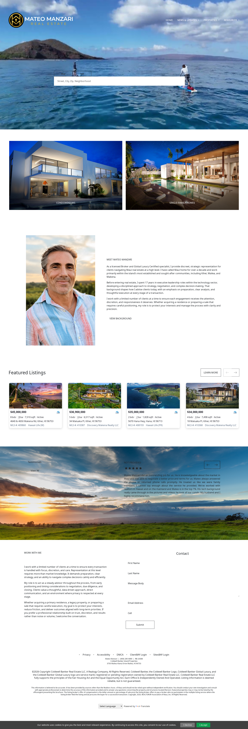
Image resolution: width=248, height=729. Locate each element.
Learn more (211, 372)
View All (35, 470)
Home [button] (169, 20)
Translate (145, 706)
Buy (63, 73)
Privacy (86, 654)
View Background (121, 318)
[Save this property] (59, 387)
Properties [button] (211, 20)
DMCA (120, 654)
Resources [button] (231, 20)
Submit (140, 624)
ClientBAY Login (138, 654)
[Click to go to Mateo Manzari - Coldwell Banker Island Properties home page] (41, 20)
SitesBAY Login (161, 654)
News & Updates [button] (187, 20)
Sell (82, 73)
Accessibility (103, 654)
